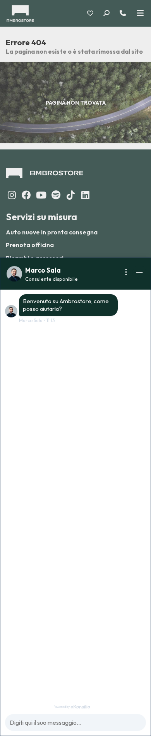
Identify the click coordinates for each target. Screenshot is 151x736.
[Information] (126, 272)
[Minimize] (139, 272)
